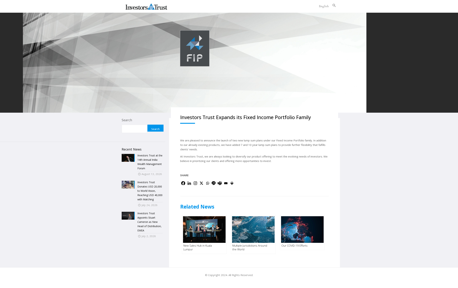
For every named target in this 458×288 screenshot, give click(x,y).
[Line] (213, 183)
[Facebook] (183, 183)
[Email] (225, 183)
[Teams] (219, 183)
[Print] (232, 183)
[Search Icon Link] (334, 6)
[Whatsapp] (207, 183)
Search (127, 120)
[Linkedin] (189, 183)
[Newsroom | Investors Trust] (146, 6)
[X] (201, 183)
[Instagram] (195, 183)
